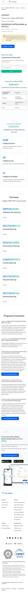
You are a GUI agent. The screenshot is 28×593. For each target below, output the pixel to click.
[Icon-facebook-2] (10, 538)
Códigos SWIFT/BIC (10, 7)
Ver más (5, 217)
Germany (23, 7)
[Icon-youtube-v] (20, 538)
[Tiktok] (18, 538)
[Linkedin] (15, 538)
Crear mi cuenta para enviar (10, 374)
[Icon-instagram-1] (7, 538)
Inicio (2, 7)
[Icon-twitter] (12, 538)
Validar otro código (8, 46)
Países (17, 7)
